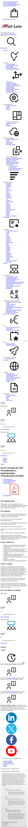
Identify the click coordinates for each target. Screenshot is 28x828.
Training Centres (10, 380)
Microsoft (8, 205)
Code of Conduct (10, 376)
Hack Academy (9, 66)
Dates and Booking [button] (5, 429)
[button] (12, 19)
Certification (6, 217)
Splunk (8, 213)
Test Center (8, 261)
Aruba (7, 187)
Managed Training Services (12, 279)
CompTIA (8, 193)
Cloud (7, 140)
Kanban (8, 106)
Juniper (8, 204)
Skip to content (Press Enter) (9, 5)
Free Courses (9, 400)
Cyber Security (9, 142)
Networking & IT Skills (11, 68)
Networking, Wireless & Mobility (13, 310)
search (2, 35)
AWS (7, 188)
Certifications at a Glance (12, 230)
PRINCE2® (9, 125)
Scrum (7, 109)
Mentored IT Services (11, 311)
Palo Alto (8, 252)
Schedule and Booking (8, 481)
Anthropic (8, 184)
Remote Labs (9, 288)
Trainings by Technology (12, 84)
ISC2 (7, 203)
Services (5, 263)
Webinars (8, 396)
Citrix (7, 192)
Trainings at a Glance (11, 105)
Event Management (10, 280)
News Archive (9, 328)
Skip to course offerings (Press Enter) (11, 4)
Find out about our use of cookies (9, 822)
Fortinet (8, 200)
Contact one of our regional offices (8, 34)
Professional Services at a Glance (13, 302)
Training (5, 50)
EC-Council (9, 197)
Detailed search (4, 48)
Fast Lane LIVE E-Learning (12, 69)
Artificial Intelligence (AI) (12, 139)
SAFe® (8, 108)
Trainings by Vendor (11, 82)
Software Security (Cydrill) (12, 162)
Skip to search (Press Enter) (9, 3)
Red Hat (8, 212)
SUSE (7, 214)
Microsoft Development (14, 169)
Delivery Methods (10, 88)
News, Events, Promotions (9, 313)
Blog (7, 397)
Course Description (7, 479)
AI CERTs (8, 183)
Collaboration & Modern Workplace (14, 307)
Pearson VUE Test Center (12, 312)
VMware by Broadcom (11, 215)
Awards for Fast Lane (11, 378)
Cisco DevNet (12, 167)
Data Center (9, 143)
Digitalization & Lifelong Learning (14, 283)
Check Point (9, 190)
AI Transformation (10, 64)
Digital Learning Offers (11, 92)
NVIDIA (8, 208)
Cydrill (7, 195)
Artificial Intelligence (11, 304)
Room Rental (9, 287)
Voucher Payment (10, 358)
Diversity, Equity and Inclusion (13, 377)
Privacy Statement (7, 762)
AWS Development (13, 166)
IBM (7, 243)
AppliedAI (8, 186)
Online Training (12, 678)
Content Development (11, 278)
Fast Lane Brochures (11, 395)
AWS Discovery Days (11, 345)
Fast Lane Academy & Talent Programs (15, 282)
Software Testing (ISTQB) (12, 163)
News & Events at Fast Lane (12, 327)
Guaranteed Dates (10, 86)
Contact (8, 381)
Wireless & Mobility (10, 144)
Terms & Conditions (8, 761)
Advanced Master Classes (12, 65)
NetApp (8, 206)
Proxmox (8, 210)
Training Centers (10, 90)
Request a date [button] (4, 455)
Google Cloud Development (15, 168)
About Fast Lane (10, 373)
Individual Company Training (13, 285)
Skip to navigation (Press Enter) (10, 1)
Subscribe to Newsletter (8, 763)
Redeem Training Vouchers (12, 89)
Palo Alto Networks (10, 209)
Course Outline (6, 483)
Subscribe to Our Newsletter (12, 330)
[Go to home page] (11, 31)
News (7, 399)
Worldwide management (11, 375)
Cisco (7, 191)
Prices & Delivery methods (9, 480)
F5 (7, 199)
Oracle (7, 251)
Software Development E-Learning (14, 158)
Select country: (6, 19)
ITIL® (7, 124)
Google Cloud (9, 201)
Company (5, 360)
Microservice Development (12, 159)
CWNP (8, 238)
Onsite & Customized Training (13, 85)
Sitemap (5, 766)
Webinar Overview (10, 343)
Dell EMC (8, 196)
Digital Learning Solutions (12, 276)
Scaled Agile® (9, 256)
